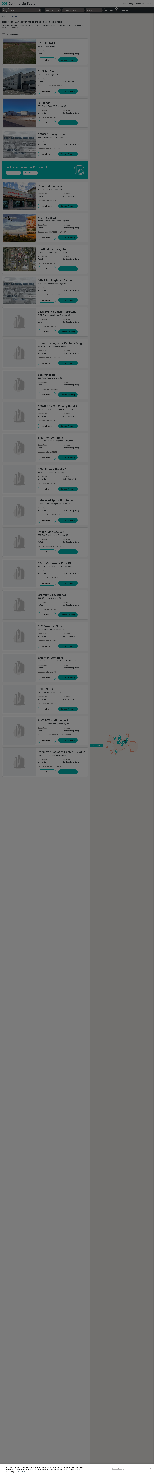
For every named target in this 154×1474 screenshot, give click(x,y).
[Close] (150, 1468)
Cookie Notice (20, 1472)
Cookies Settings (118, 1469)
